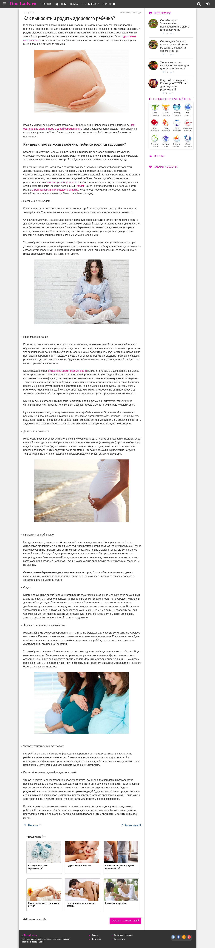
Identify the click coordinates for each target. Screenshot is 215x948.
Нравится (34, 825)
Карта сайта (119, 938)
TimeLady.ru (22, 3)
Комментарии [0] (132, 825)
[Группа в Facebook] (178, 938)
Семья (74, 4)
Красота (46, 4)
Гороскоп (108, 4)
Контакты (96, 938)
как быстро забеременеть (62, 182)
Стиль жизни (90, 4)
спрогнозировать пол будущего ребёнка (55, 189)
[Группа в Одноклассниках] (184, 938)
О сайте (95, 935)
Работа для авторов (123, 935)
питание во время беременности (67, 370)
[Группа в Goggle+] (189, 938)
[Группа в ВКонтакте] (173, 938)
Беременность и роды (130, 12)
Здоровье (61, 4)
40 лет (80, 186)
